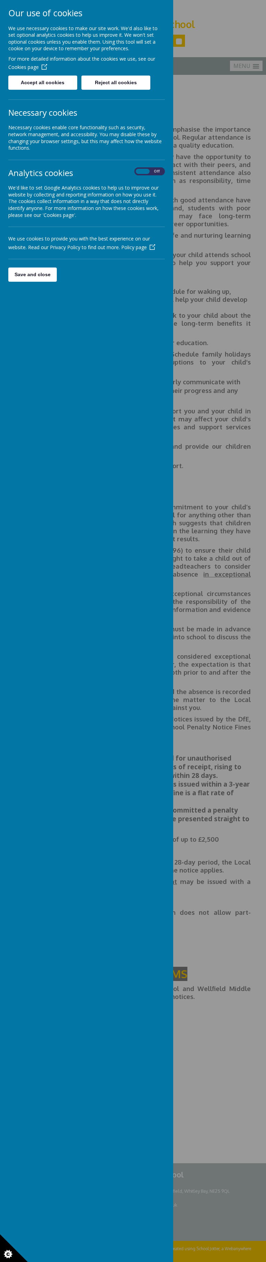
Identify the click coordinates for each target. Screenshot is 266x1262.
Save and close (33, 274)
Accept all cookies (42, 82)
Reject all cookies (116, 82)
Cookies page (23, 67)
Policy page (134, 247)
